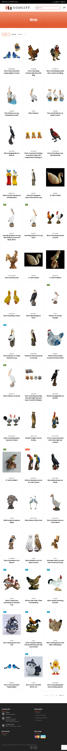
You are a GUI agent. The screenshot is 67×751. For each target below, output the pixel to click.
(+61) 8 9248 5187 (10, 714)
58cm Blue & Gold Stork (33, 520)
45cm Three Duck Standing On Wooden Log (12, 602)
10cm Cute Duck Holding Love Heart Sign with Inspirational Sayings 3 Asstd (33, 155)
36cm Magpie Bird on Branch (12, 154)
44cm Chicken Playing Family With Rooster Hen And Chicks (34, 645)
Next (61, 695)
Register (63, 2)
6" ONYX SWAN (55, 195)
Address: (8, 717)
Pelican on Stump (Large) (55, 317)
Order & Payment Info (41, 718)
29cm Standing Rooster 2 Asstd (55, 236)
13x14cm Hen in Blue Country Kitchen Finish (55, 357)
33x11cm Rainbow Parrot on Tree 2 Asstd (33, 481)
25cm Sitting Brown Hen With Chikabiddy (55, 644)
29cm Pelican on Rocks (11, 396)
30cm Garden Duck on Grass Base (55, 521)
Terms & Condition (41, 715)
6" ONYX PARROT (12, 480)
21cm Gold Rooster (12, 278)
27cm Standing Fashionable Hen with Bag (33, 73)
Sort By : (14, 34)
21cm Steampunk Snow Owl (11, 644)
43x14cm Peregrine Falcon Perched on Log (33, 196)
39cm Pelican (33, 113)
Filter (5, 34)
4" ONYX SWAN (33, 278)
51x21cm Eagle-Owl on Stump (33, 439)
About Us (38, 712)
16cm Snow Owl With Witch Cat (33, 686)
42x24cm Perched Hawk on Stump (33, 357)
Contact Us (39, 720)
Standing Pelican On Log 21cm (33, 236)
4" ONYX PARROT (55, 278)
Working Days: (10, 724)
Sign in (57, 2)
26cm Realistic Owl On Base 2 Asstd (33, 561)
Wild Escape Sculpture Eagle (12, 521)
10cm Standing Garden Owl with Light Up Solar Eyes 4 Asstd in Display (33, 398)
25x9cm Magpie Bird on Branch (55, 397)
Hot (5, 325)
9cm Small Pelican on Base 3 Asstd (55, 114)
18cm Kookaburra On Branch (11, 561)
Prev (47, 695)
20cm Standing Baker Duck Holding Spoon (55, 686)
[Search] (37, 7)
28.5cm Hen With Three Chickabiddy (33, 601)
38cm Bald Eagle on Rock (33, 317)
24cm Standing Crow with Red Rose (55, 154)
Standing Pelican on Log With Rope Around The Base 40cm (12, 237)
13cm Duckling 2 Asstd (12, 316)
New (5, 204)
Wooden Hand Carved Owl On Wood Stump (55, 561)
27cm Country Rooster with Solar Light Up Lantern (55, 440)
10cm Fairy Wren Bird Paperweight (11, 686)
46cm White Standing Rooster (55, 601)
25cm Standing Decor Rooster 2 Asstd (12, 439)
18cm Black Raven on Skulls (55, 481)
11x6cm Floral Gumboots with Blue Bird (12, 196)
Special (27, 449)
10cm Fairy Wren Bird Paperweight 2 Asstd (11, 72)
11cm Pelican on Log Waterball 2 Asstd (12, 114)
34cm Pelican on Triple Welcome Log (11, 357)
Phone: (8, 712)
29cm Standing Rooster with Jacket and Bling (55, 72)
